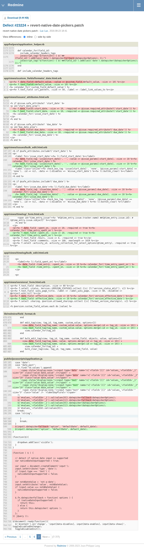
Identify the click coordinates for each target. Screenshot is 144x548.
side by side (44, 36)
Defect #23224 (14, 25)
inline (29, 36)
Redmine (61, 546)
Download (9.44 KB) (18, 18)
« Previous (11, 536)
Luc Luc (44, 31)
